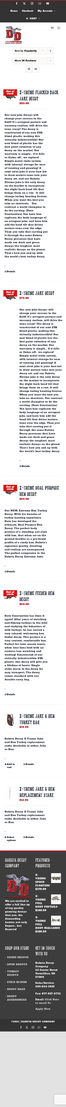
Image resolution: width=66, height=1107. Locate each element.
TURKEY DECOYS (13, 973)
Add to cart (11, 766)
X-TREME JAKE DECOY (36, 293)
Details (11, 271)
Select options (11, 839)
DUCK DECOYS (17, 964)
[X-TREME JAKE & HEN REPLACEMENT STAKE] (10, 793)
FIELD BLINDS (17, 982)
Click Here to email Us (47, 1001)
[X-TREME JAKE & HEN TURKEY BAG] (10, 720)
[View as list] (35, 69)
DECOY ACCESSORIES (16, 998)
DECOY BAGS (16, 989)
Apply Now (42, 1009)
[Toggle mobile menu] (59, 28)
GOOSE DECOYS (18, 957)
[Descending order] (50, 50)
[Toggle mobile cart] (52, 28)
